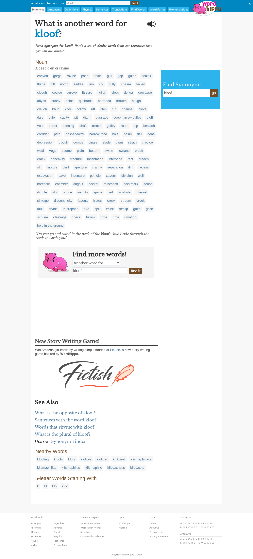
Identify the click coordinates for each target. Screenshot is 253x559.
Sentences (102, 9)
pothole (95, 176)
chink (110, 209)
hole (115, 134)
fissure (87, 92)
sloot (115, 92)
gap (120, 76)
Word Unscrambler (90, 523)
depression (45, 142)
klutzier (102, 459)
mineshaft (111, 184)
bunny (55, 101)
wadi (40, 151)
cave (62, 176)
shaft (83, 126)
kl (45, 486)
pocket (93, 184)
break (139, 151)
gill (53, 84)
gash (149, 209)
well (141, 176)
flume (41, 84)
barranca (104, 101)
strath (132, 142)
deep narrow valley (127, 117)
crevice (147, 142)
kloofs (58, 459)
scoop (147, 184)
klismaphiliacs (141, 459)
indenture (78, 176)
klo (54, 486)
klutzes (86, 459)
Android (123, 527)
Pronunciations (178, 9)
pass (84, 76)
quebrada (86, 101)
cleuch (42, 109)
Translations (119, 9)
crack (41, 159)
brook (140, 200)
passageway (75, 134)
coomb (67, 151)
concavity (58, 159)
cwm (119, 142)
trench (96, 126)
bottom (94, 151)
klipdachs (137, 468)
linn (91, 84)
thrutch (121, 101)
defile (98, 76)
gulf (109, 76)
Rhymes (87, 9)
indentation (95, 159)
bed (110, 192)
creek (111, 200)
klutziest (119, 459)
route (124, 126)
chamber (61, 184)
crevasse (145, 92)
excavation (45, 176)
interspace (70, 209)
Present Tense (61, 545)
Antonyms (54, 9)
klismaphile (93, 468)
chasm (126, 84)
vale (52, 117)
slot (55, 192)
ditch (86, 117)
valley (140, 84)
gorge (57, 76)
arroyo (72, 92)
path (57, 134)
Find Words (138, 9)
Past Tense (59, 540)
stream (126, 200)
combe (78, 142)
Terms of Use (156, 531)
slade (106, 142)
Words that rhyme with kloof (64, 427)
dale (40, 117)
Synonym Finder (68, 441)
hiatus (97, 200)
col (101, 84)
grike (137, 209)
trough (63, 142)
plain (80, 151)
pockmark (131, 184)
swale (109, 151)
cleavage (59, 217)
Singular (58, 536)
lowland (123, 151)
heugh (136, 101)
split (97, 209)
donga (128, 92)
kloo (65, 486)
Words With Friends (90, 527)
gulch (132, 76)
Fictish (115, 350)
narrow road (98, 134)
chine (70, 101)
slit (39, 167)
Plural (57, 531)
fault (40, 209)
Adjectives (59, 523)
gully (112, 84)
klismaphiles (71, 468)
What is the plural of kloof (62, 434)
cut (114, 109)
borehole (43, 184)
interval (141, 192)
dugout (78, 184)
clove (142, 109)
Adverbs (58, 527)
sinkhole (124, 192)
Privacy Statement (158, 536)
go (214, 93)
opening (68, 126)
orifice (67, 192)
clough (42, 92)
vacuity (82, 192)
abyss (41, 101)
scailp (123, 209)
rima (115, 217)
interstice (115, 159)
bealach (149, 126)
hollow (81, 109)
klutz (71, 459)
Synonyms (38, 9)
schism (42, 217)
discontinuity (63, 200)
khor (68, 109)
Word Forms (157, 9)
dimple (42, 192)
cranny (97, 167)
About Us (154, 527)
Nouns (34, 540)
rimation (130, 217)
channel (127, 109)
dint (130, 167)
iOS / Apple (124, 523)
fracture (76, 159)
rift (93, 109)
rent (130, 159)
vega (52, 151)
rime (104, 217)
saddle (78, 84)
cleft (150, 117)
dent (66, 167)
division (127, 176)
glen (103, 109)
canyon (42, 76)
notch (64, 84)
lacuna (83, 200)
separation (115, 167)
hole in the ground (50, 225)
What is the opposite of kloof (64, 413)
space (97, 192)
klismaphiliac (46, 468)
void (40, 126)
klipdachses (116, 468)
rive (86, 209)
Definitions (71, 9)
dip (136, 126)
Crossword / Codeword (92, 536)
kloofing (43, 459)
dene (151, 134)
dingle (93, 142)
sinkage (43, 200)
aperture (80, 167)
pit (76, 117)
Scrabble (85, 531)
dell (139, 134)
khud (55, 109)
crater (53, 126)
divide (53, 209)
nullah (101, 92)
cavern (111, 176)
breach (144, 159)
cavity (64, 117)
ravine (71, 76)
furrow (90, 217)
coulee (57, 92)
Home (152, 523)
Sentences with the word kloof (65, 420)
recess (144, 167)
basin (128, 134)
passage (102, 117)
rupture (52, 167)
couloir (146, 76)
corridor (43, 134)
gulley (111, 126)
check (76, 217)
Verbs (34, 545)
